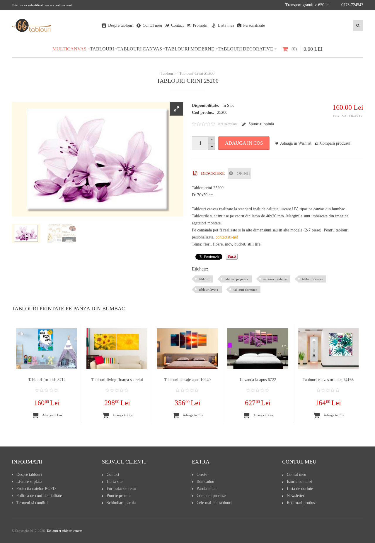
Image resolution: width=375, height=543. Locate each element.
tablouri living (208, 289)
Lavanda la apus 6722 (258, 380)
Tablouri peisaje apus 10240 (187, 380)
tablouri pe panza (236, 279)
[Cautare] (358, 25)
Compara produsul (335, 143)
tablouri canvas (312, 279)
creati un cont (62, 5)
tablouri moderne (275, 279)
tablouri (204, 279)
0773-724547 (352, 5)
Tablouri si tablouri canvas (64, 530)
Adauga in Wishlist (295, 143)
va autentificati (34, 5)
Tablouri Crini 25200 (196, 73)
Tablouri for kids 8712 (47, 380)
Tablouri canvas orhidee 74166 (328, 380)
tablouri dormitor (245, 289)
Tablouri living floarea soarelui (117, 380)
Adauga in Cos (244, 143)
